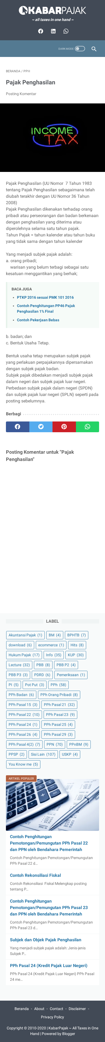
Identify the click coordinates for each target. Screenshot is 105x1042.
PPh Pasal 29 (58, 734)
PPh (58, 685)
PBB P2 (66, 665)
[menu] (9, 48)
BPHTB (76, 635)
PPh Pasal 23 (60, 714)
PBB (43, 665)
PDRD (42, 675)
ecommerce (51, 645)
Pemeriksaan (71, 675)
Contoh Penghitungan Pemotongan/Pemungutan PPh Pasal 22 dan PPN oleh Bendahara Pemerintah (49, 843)
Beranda (22, 1009)
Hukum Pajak (24, 655)
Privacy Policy (52, 1017)
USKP (70, 754)
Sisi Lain (43, 754)
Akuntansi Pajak (25, 635)
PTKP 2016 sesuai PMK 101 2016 (45, 297)
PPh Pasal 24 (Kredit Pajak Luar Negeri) (49, 965)
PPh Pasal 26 (23, 734)
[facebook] (17, 426)
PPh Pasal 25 (58, 724)
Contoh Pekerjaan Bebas (38, 320)
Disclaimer (77, 1009)
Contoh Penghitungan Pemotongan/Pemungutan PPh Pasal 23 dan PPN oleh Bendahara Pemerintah (49, 908)
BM (55, 635)
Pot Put (34, 685)
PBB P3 (18, 675)
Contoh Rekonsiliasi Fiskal (35, 875)
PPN (55, 744)
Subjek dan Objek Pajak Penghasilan (45, 939)
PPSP (16, 754)
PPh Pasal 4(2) (24, 744)
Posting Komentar (21, 94)
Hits (77, 645)
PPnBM (78, 744)
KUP (76, 655)
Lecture (19, 665)
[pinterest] (64, 426)
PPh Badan (21, 695)
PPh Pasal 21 (59, 704)
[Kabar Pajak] (52, 10)
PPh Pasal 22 (24, 714)
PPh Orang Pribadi (59, 695)
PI (14, 685)
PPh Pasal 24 (23, 724)
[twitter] (41, 426)
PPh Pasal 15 (23, 704)
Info (53, 655)
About (39, 1009)
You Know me (23, 764)
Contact (56, 1009)
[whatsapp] (87, 426)
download (20, 645)
